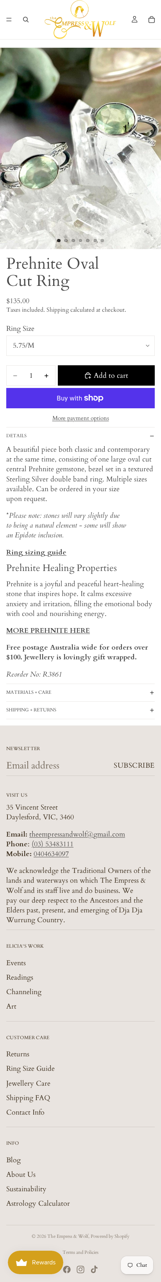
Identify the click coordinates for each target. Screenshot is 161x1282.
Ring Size (20, 329)
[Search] (25, 19)
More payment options (80, 418)
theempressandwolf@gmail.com (77, 834)
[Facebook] (67, 1269)
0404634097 (51, 854)
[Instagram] (80, 1269)
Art (11, 1006)
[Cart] (151, 19)
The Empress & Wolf (67, 1236)
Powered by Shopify (110, 1236)
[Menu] (9, 20)
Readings (19, 977)
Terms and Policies (80, 1252)
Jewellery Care (28, 1083)
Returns (17, 1054)
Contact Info (25, 1112)
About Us (21, 1175)
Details (16, 436)
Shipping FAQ (28, 1098)
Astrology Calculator (38, 1203)
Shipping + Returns (31, 710)
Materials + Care (28, 692)
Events (16, 963)
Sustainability (26, 1189)
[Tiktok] (94, 1269)
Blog (13, 1160)
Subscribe (134, 765)
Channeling (23, 992)
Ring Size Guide (30, 1069)
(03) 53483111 (52, 844)
